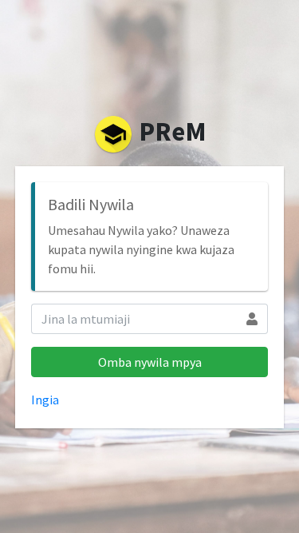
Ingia (45, 400)
